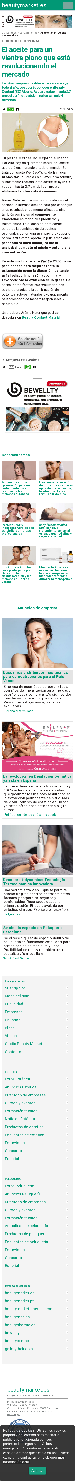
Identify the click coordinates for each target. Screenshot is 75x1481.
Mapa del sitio (17, 996)
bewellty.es (15, 1333)
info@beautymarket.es (21, 1402)
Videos (11, 1036)
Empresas (14, 1012)
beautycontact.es (20, 1341)
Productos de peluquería (26, 1234)
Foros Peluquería (19, 1186)
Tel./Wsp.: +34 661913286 (22, 1405)
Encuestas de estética (24, 1135)
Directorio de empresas (25, 1095)
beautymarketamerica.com (28, 1309)
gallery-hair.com (19, 1349)
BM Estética (9, 32)
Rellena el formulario (19, 711)
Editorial (12, 1159)
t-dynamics (12, 914)
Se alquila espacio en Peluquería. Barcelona (33, 929)
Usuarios (12, 1020)
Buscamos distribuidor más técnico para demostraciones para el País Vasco (35, 676)
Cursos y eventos (20, 1103)
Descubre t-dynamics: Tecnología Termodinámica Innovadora (34, 881)
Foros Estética (17, 1079)
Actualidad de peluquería (26, 1226)
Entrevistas (15, 1143)
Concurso (13, 1151)
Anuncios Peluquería (23, 1194)
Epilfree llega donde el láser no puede (31, 814)
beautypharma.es (20, 1325)
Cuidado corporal (21, 41)
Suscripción (15, 988)
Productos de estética (24, 1127)
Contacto (13, 1052)
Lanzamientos (29, 32)
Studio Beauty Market (23, 1044)
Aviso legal (13, 1414)
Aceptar (37, 1470)
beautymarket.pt (19, 1301)
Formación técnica (21, 1111)
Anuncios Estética (21, 1087)
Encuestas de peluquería (26, 1242)
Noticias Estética (20, 1119)
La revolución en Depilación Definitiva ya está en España (37, 778)
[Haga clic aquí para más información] (23, 348)
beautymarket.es (24, 5)
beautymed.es (17, 1317)
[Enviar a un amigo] (15, 368)
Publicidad (14, 1004)
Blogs (10, 1028)
